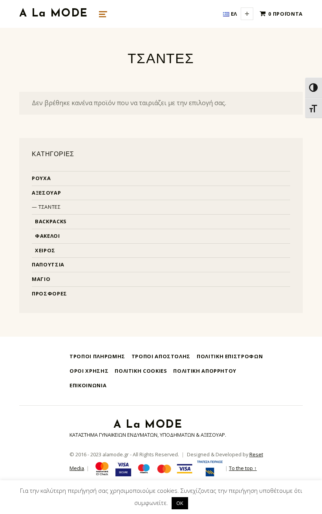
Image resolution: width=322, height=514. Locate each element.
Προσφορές (49, 293)
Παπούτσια (48, 264)
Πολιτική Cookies (141, 370)
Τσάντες (49, 206)
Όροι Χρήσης (89, 370)
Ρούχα (41, 178)
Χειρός (45, 250)
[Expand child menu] (247, 13)
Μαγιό (41, 279)
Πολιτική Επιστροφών (230, 356)
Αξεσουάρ (46, 192)
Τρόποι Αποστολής (161, 356)
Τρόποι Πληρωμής (97, 356)
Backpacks (51, 221)
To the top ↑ (243, 468)
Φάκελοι (47, 235)
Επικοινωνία (88, 385)
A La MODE (53, 13)
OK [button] (179, 503)
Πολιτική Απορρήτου (204, 370)
